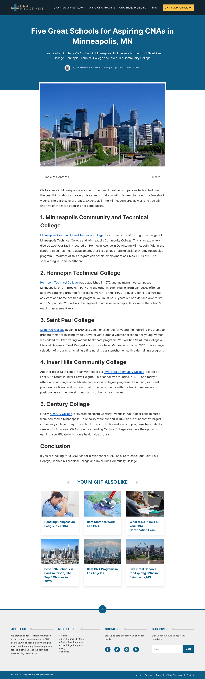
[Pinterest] (126, 649)
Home (64, 635)
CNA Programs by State (68, 7)
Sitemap (65, 651)
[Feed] (136, 649)
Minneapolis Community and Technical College (71, 235)
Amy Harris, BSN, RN (87, 67)
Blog (155, 7)
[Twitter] (117, 649)
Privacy (148, 675)
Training (106, 67)
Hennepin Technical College (59, 282)
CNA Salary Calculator (178, 7)
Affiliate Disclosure (174, 675)
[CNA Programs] (27, 7)
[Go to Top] (102, 609)
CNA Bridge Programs (132, 7)
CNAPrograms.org (27, 674)
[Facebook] (108, 649)
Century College (61, 413)
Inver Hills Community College (124, 371)
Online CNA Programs (102, 7)
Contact (190, 675)
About (138, 675)
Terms (158, 675)
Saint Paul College (52, 329)
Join (188, 649)
